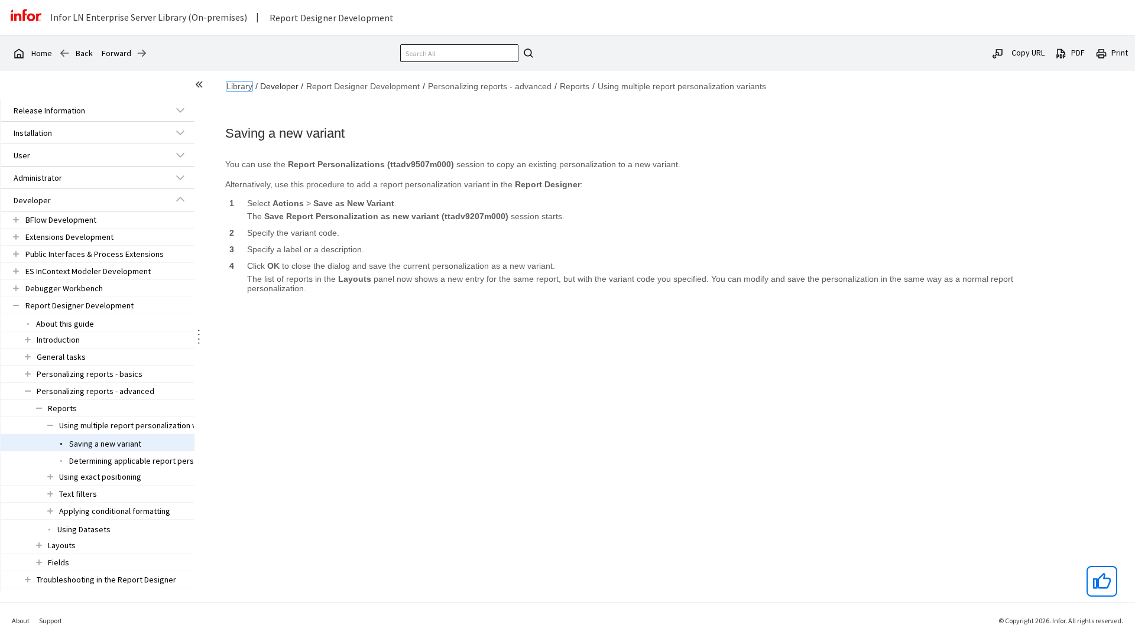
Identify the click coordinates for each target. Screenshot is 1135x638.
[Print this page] (1101, 52)
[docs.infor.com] (18, 53)
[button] (84, 110)
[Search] (527, 53)
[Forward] (142, 53)
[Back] (64, 53)
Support (50, 620)
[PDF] (1061, 52)
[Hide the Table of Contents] (201, 86)
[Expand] (180, 110)
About (21, 620)
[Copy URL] (997, 52)
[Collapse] (180, 200)
